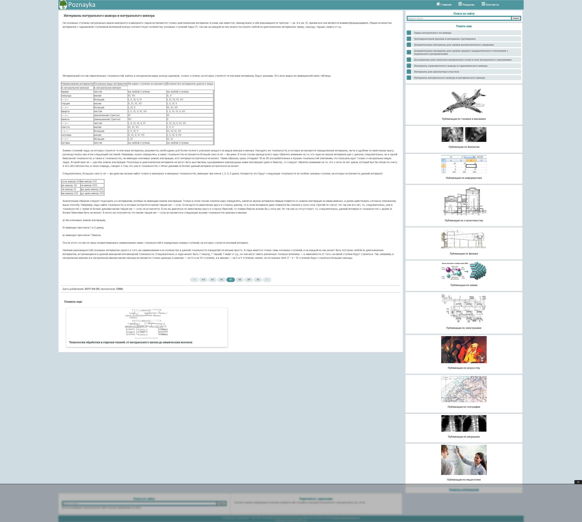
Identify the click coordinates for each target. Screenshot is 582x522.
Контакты (492, 4)
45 (212, 280)
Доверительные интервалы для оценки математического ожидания (454, 44)
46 (221, 280)
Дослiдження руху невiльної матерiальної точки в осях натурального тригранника (463, 59)
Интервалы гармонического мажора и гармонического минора (450, 65)
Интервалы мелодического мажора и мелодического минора (449, 77)
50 (258, 280)
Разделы (469, 4)
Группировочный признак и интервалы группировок (445, 38)
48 (239, 280)
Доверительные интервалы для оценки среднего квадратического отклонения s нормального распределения (461, 52)
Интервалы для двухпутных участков (436, 71)
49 (249, 280)
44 (203, 280)
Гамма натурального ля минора (432, 32)
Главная (446, 4)
